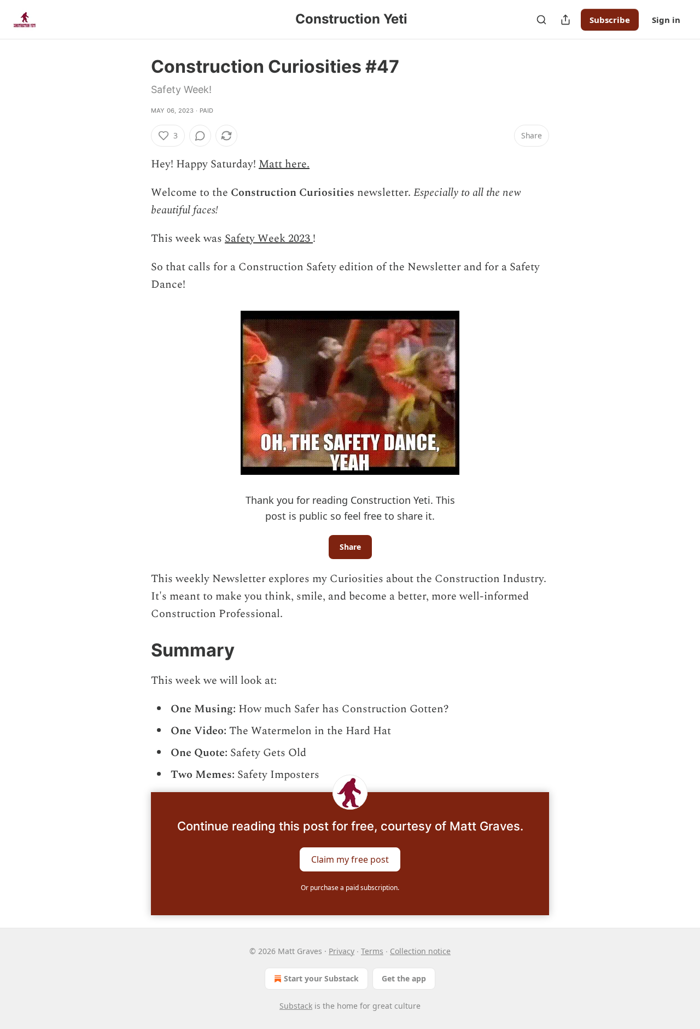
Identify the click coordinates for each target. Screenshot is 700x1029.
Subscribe (610, 19)
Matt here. (284, 164)
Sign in (666, 19)
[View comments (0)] (200, 136)
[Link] (135, 650)
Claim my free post (350, 859)
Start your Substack (321, 978)
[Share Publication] (565, 20)
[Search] (541, 20)
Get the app (404, 978)
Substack (295, 1006)
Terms (372, 951)
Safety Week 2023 (269, 238)
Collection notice (420, 951)
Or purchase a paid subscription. (350, 887)
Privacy (341, 951)
